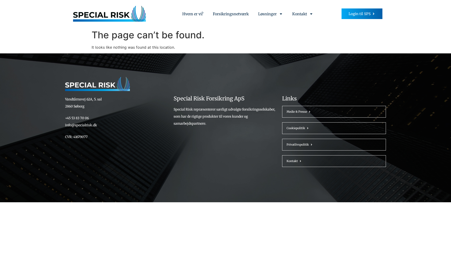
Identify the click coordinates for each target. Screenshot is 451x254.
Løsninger (267, 14)
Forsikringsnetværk (231, 14)
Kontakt (299, 14)
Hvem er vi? (192, 14)
